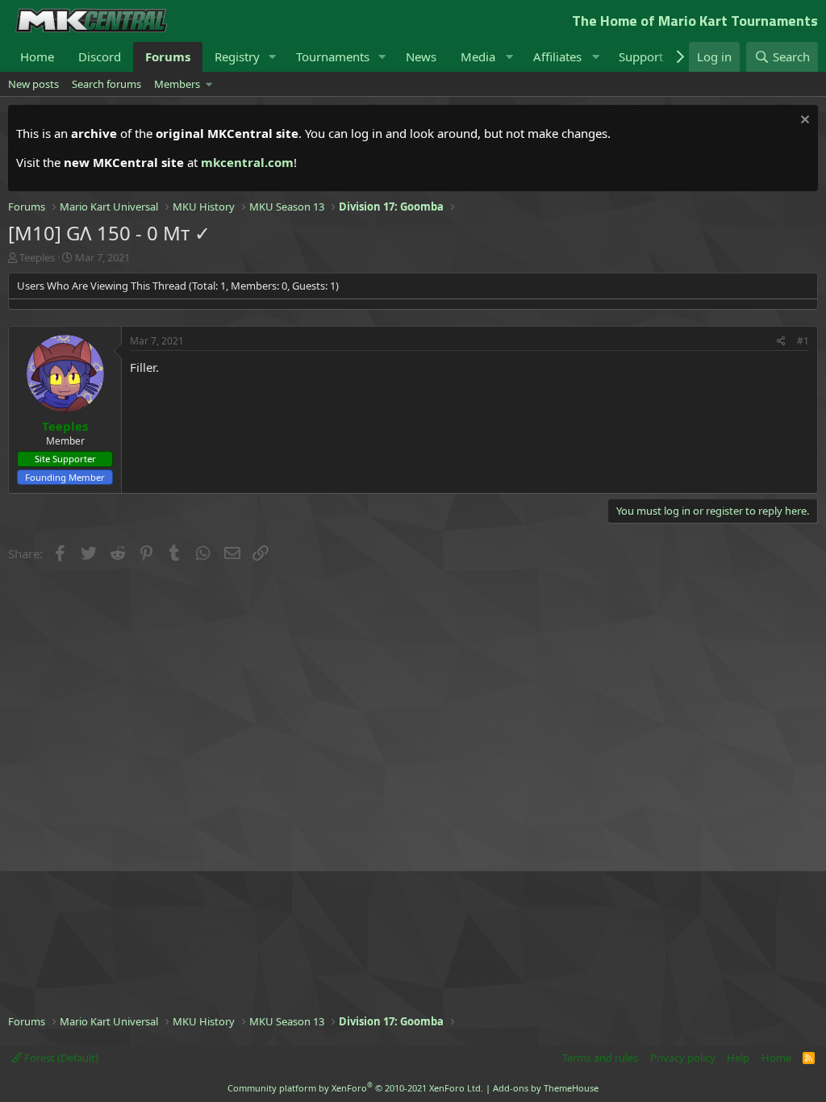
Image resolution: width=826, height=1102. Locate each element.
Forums (167, 56)
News (421, 56)
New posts (33, 84)
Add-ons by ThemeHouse (546, 1088)
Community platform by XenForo (355, 1088)
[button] (272, 57)
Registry (237, 56)
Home (37, 56)
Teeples (37, 257)
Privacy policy (682, 1057)
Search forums (106, 84)
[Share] (781, 341)
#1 (803, 341)
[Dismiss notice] (803, 121)
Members (177, 84)
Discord (99, 56)
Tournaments (332, 56)
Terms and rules (600, 1057)
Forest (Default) (60, 1057)
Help (738, 1057)
